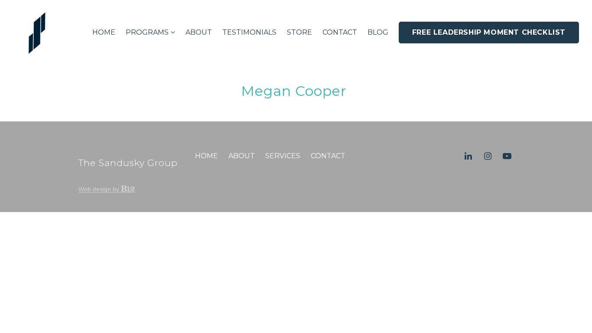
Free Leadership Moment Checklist (489, 32)
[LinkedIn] (468, 156)
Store (299, 32)
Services (282, 156)
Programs (147, 32)
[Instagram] (487, 156)
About (198, 32)
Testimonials (249, 32)
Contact (339, 32)
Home (103, 32)
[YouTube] (507, 156)
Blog (378, 32)
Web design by (99, 189)
